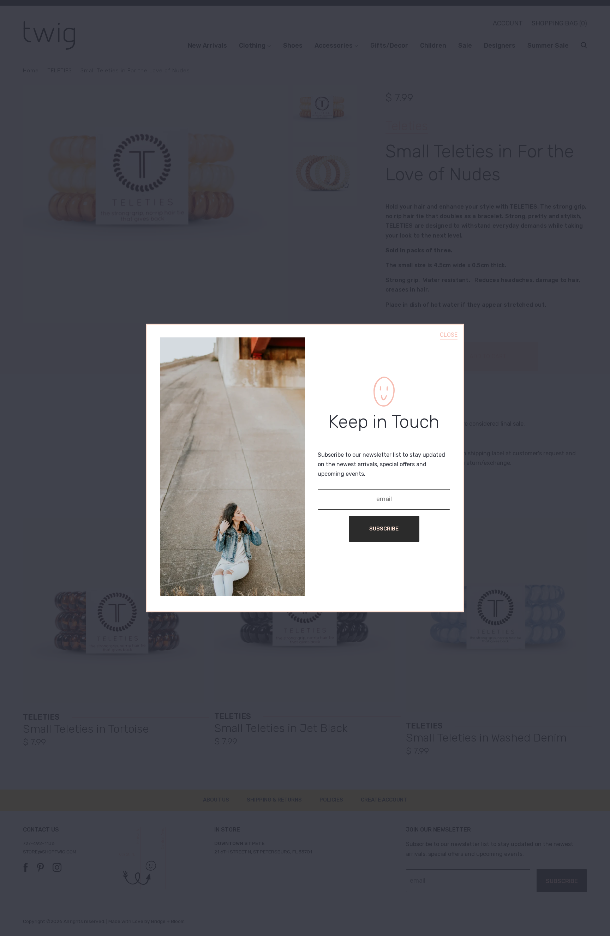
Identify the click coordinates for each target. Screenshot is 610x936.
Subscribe (384, 529)
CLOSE (449, 334)
